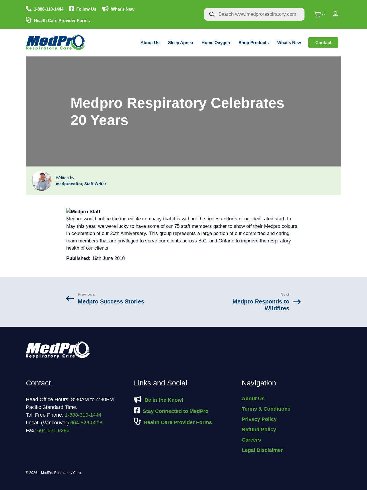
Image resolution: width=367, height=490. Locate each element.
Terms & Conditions (266, 409)
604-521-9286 (53, 430)
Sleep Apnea (180, 42)
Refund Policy (259, 429)
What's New (289, 42)
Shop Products (254, 42)
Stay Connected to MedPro (175, 411)
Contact (323, 42)
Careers (251, 440)
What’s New (122, 9)
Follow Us (86, 9)
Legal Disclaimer (262, 450)
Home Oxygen (216, 42)
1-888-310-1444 (48, 9)
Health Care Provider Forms (62, 20)
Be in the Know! (164, 400)
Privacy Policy (259, 419)
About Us (149, 42)
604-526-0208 (86, 423)
